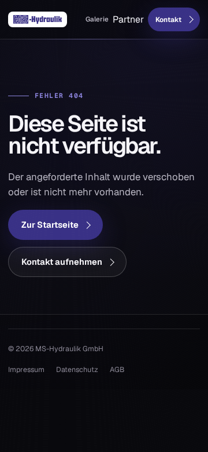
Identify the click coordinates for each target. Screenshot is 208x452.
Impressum (26, 369)
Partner (128, 19)
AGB (117, 369)
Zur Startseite (50, 224)
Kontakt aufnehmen (61, 261)
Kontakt (168, 19)
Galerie (97, 18)
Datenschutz (77, 369)
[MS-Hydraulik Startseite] (37, 19)
